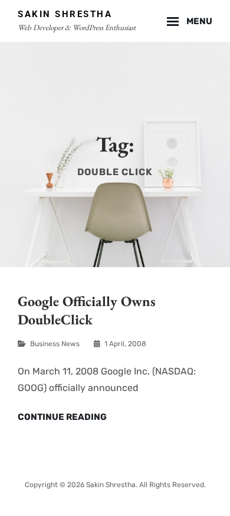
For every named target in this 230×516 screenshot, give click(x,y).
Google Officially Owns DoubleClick (87, 310)
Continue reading (62, 417)
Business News (55, 344)
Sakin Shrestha (65, 14)
